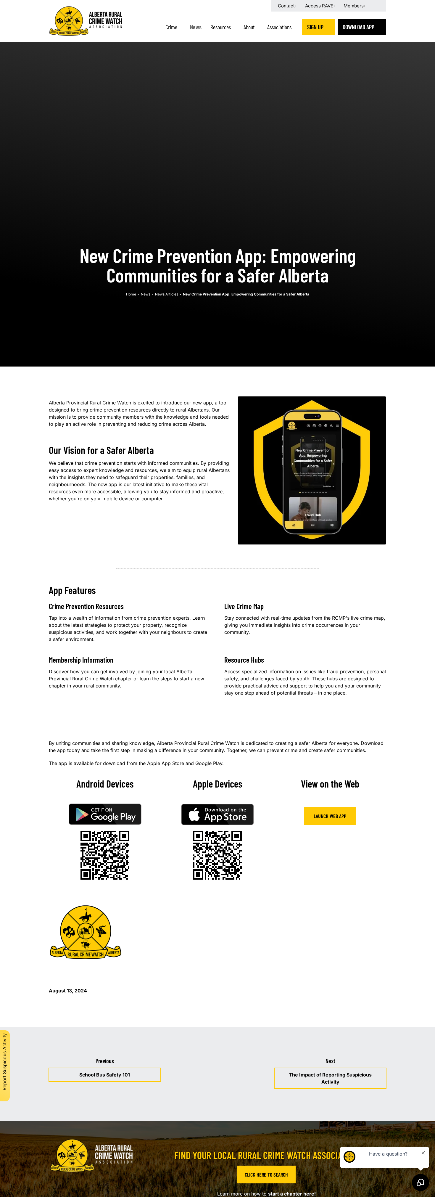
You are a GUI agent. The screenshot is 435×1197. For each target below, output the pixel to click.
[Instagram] (89, 1188)
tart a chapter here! (293, 1194)
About (249, 26)
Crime (171, 26)
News (196, 26)
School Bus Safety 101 (104, 1075)
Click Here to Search (266, 1174)
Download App (358, 26)
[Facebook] (75, 1188)
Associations (279, 26)
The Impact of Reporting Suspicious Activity (330, 1078)
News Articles (166, 294)
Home (131, 294)
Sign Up (315, 26)
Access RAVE (319, 6)
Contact (286, 6)
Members (354, 6)
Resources (220, 26)
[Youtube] (104, 1188)
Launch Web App (330, 816)
